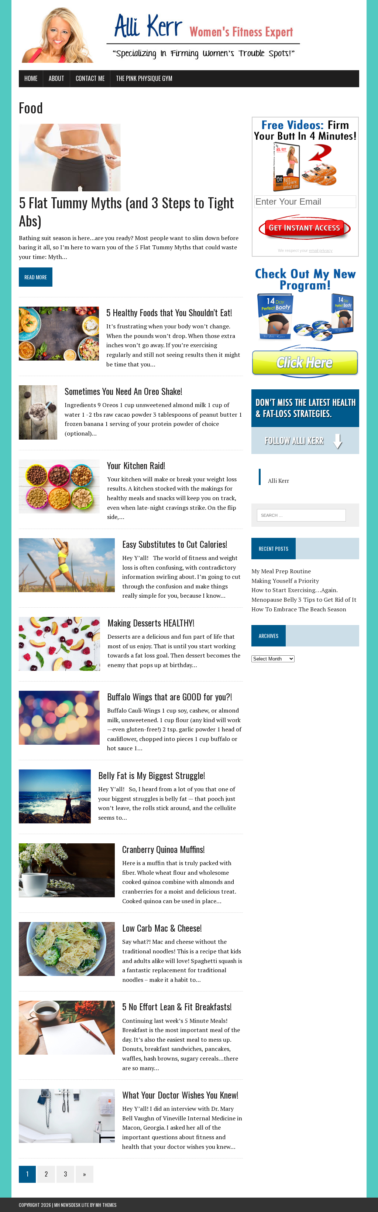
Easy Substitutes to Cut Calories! (174, 543)
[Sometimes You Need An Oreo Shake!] (38, 434)
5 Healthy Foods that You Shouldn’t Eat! (169, 312)
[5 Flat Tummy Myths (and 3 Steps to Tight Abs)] (70, 186)
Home (30, 78)
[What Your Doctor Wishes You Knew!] (67, 1138)
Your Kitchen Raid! (136, 465)
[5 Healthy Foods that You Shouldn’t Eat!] (59, 355)
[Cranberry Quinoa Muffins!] (67, 892)
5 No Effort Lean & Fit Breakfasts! (177, 1006)
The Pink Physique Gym (144, 78)
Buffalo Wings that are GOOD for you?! (169, 696)
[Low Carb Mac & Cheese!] (67, 971)
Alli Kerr (278, 480)
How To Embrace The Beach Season (298, 609)
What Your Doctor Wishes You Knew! (180, 1094)
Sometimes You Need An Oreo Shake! (123, 390)
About (56, 78)
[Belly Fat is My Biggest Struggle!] (55, 818)
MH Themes (106, 1205)
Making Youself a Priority (285, 581)
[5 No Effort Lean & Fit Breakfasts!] (67, 1050)
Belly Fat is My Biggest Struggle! (151, 775)
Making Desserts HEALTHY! (151, 622)
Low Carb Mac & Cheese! (162, 927)
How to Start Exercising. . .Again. (294, 590)
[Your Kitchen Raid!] (59, 508)
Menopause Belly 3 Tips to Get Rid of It (304, 599)
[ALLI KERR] (189, 35)
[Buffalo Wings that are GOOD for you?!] (59, 739)
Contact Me (90, 78)
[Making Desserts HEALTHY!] (59, 666)
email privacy (321, 250)
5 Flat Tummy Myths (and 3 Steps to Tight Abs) (126, 211)
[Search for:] (301, 515)
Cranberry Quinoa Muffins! (163, 849)
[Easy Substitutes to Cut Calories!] (67, 587)
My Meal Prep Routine (281, 571)
